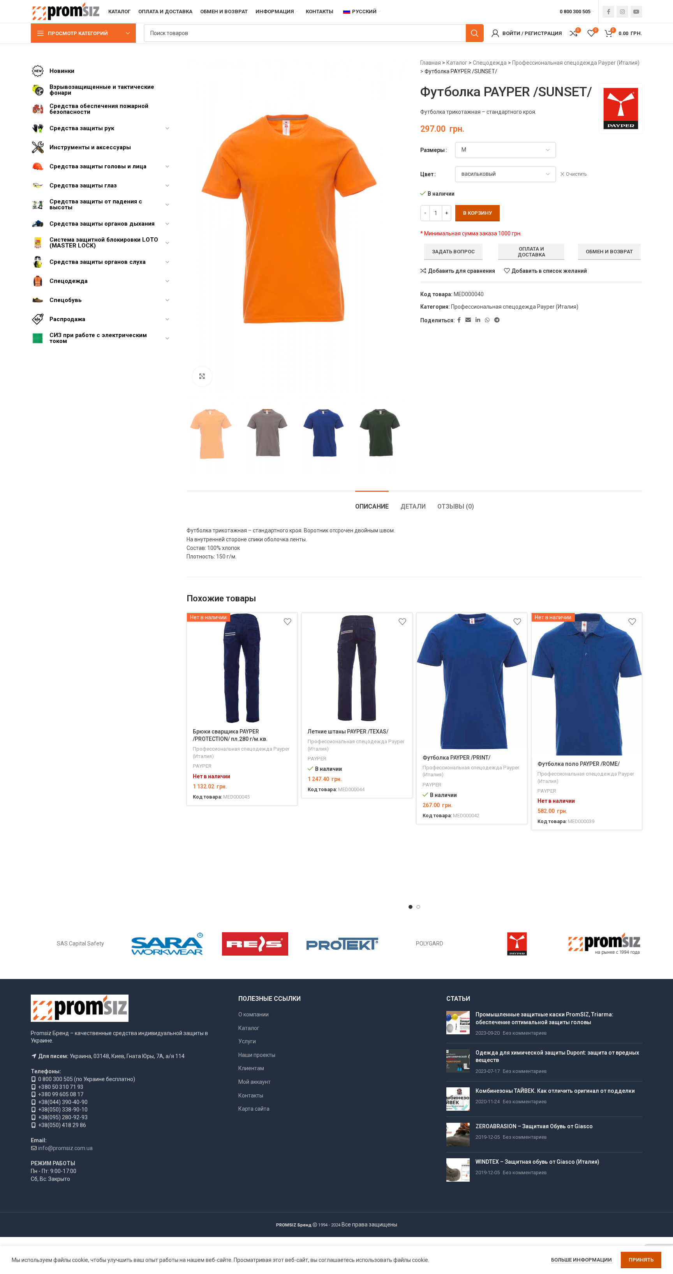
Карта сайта (254, 1109)
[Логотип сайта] (65, 11)
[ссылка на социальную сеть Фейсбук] (608, 12)
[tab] (372, 502)
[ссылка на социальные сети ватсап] (487, 320)
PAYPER (202, 766)
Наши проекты (256, 1055)
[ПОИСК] (475, 33)
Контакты (250, 1095)
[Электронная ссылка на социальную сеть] (468, 320)
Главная (430, 63)
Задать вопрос (453, 251)
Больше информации (582, 1260)
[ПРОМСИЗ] (604, 943)
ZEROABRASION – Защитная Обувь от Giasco (534, 1126)
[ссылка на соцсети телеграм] (497, 320)
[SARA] (167, 943)
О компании (253, 1014)
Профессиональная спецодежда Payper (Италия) (576, 63)
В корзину (477, 213)
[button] (410, 907)
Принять (641, 1260)
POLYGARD (429, 943)
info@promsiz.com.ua (65, 1148)
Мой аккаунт (254, 1082)
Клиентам (251, 1068)
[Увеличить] (202, 376)
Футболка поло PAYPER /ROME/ (578, 764)
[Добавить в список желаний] (287, 622)
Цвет (426, 174)
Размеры (432, 150)
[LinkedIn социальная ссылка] (478, 320)
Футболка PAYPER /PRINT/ (456, 758)
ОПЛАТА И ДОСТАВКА (531, 252)
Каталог (456, 63)
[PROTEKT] (342, 943)
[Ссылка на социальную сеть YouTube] (636, 12)
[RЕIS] (255, 943)
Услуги (247, 1041)
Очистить (576, 174)
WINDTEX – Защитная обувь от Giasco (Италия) (537, 1162)
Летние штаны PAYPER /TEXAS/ (348, 731)
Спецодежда (490, 63)
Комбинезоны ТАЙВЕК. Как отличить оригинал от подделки (555, 1091)
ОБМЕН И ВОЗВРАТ (609, 251)
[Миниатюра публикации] (458, 1024)
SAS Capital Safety (80, 943)
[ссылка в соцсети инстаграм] (622, 12)
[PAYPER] (516, 943)
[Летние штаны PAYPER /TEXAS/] (357, 668)
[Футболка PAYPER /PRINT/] (472, 681)
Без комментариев (525, 1033)
